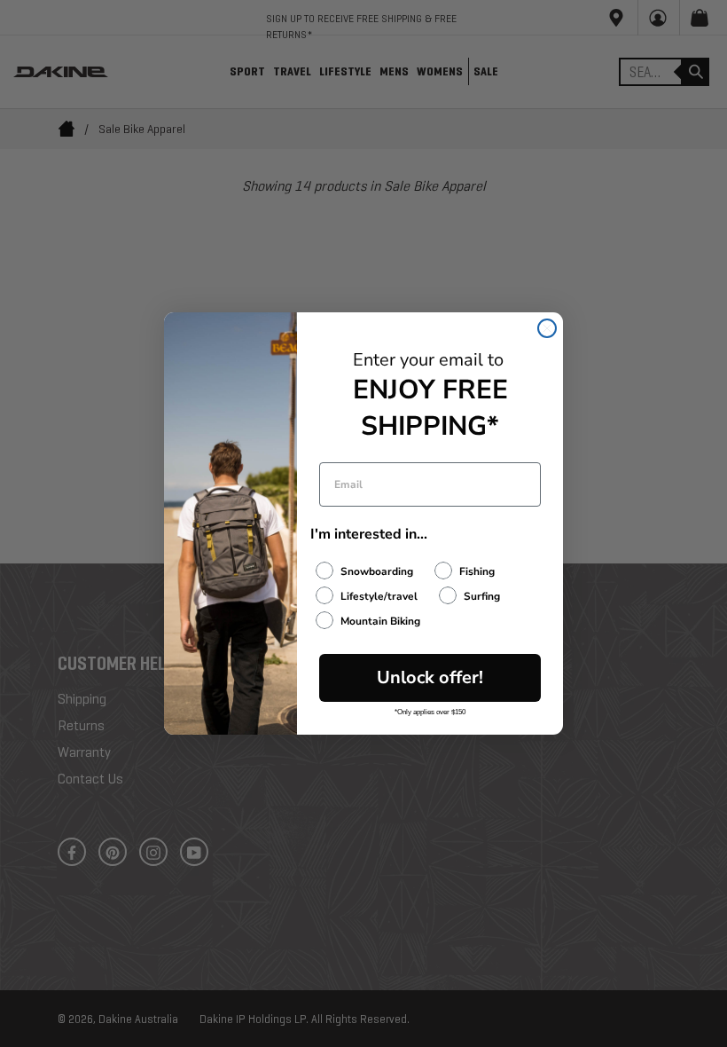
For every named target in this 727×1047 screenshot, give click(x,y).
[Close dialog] (547, 328)
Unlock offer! (430, 677)
